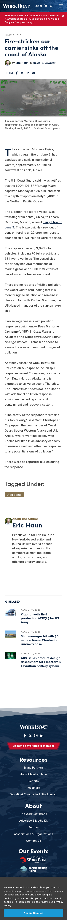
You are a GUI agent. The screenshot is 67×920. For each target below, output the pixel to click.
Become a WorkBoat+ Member (33, 745)
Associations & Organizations (33, 834)
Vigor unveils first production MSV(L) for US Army (40, 618)
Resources (33, 759)
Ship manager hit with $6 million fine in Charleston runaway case (39, 640)
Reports (33, 781)
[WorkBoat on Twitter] (30, 735)
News (36, 62)
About (33, 805)
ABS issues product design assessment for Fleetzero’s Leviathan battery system (41, 661)
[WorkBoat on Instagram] (36, 735)
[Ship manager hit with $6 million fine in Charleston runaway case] (10, 634)
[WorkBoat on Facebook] (25, 735)
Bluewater (48, 62)
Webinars (33, 787)
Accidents (14, 495)
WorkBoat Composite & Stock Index (33, 794)
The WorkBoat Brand (33, 813)
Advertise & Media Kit (33, 820)
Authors (33, 827)
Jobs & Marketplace (33, 774)
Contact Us (33, 840)
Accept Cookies (33, 912)
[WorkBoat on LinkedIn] (41, 735)
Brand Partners (34, 767)
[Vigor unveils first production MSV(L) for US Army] (10, 612)
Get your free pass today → (20, 22)
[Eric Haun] (8, 63)
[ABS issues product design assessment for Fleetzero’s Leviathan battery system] (10, 655)
